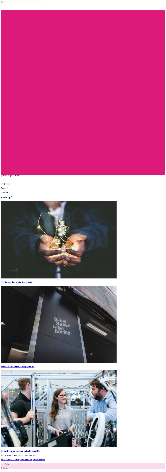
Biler (7, 464)
